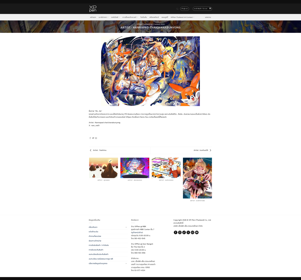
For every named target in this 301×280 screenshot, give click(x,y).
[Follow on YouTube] (197, 232)
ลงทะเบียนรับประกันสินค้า (98, 254)
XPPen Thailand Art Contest (182, 17)
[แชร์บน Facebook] (90, 138)
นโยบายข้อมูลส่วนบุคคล (98, 263)
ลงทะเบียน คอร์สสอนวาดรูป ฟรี (101, 258)
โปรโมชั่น (144, 17)
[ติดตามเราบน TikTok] (184, 232)
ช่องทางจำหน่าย (95, 240)
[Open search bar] (177, 9)
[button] (202, 9)
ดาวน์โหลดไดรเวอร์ (129, 17)
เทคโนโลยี (114, 17)
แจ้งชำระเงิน (93, 231)
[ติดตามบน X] (188, 232)
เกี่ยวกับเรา (93, 227)
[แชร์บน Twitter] (93, 138)
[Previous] (89, 186)
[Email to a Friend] (96, 138)
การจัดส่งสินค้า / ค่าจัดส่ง (99, 245)
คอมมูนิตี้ (165, 17)
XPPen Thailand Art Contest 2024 (150, 24)
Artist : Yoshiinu (99, 150)
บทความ (208, 17)
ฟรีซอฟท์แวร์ (154, 17)
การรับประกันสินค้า (96, 249)
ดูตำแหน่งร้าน (137, 232)
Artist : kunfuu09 (201, 150)
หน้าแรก (93, 17)
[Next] (212, 186)
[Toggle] (126, 227)
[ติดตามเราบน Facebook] (176, 232)
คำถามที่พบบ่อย (95, 236)
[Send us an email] (192, 232)
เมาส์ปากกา (103, 17)
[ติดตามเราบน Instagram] (180, 232)
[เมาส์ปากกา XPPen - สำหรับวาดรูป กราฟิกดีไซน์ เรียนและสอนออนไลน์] (93, 9)
